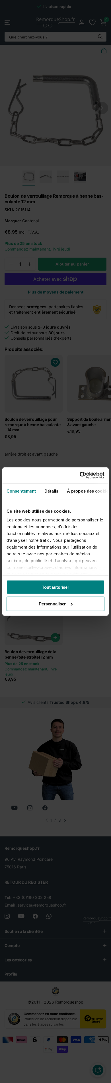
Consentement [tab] (21, 490)
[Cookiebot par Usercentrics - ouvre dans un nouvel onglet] (79, 475)
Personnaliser (52, 603)
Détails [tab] (51, 490)
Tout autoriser (55, 586)
